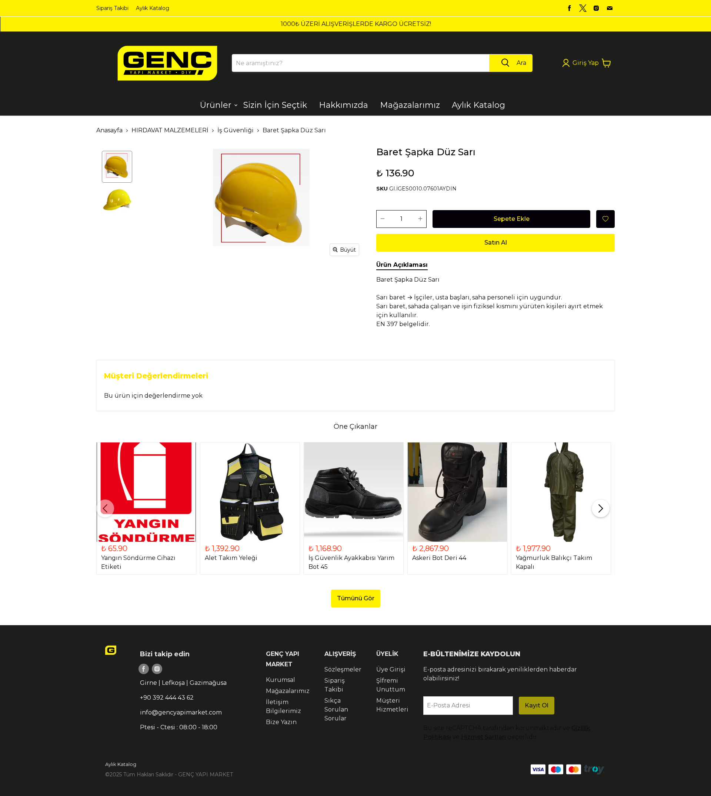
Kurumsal (280, 679)
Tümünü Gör (355, 598)
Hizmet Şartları (483, 736)
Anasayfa (109, 130)
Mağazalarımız (288, 690)
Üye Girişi (390, 669)
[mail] (609, 8)
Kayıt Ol (536, 705)
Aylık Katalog (152, 8)
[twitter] (583, 8)
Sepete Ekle (512, 218)
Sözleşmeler (342, 669)
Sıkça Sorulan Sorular (336, 709)
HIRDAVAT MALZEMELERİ (169, 130)
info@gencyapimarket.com (181, 712)
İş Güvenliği (235, 130)
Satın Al (495, 242)
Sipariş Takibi (112, 8)
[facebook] (569, 8)
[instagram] (596, 8)
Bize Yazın (281, 722)
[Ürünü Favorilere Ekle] (605, 219)
